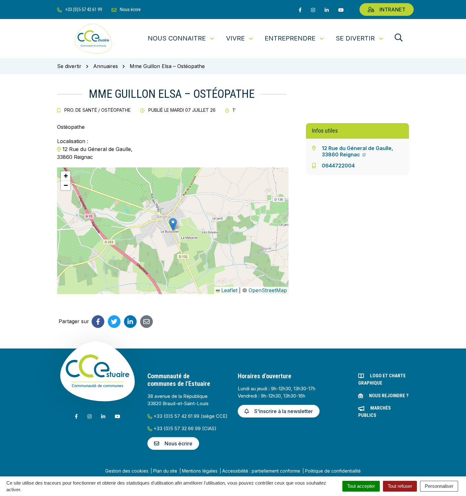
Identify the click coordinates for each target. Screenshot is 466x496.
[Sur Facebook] (98, 321)
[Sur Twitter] (114, 321)
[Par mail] (146, 321)
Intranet (392, 9)
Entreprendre (290, 38)
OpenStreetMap (268, 290)
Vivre (235, 38)
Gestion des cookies (126, 471)
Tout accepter (361, 486)
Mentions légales (199, 471)
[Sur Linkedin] (130, 321)
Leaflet (228, 290)
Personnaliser (439, 486)
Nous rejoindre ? (389, 396)
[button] (173, 224)
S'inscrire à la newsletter (283, 411)
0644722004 (338, 165)
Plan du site (165, 471)
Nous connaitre (177, 38)
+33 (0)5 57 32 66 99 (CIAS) (184, 428)
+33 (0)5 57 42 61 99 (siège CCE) (190, 416)
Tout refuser (400, 486)
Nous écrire (178, 443)
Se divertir (355, 38)
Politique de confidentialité (333, 471)
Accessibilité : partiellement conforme (261, 471)
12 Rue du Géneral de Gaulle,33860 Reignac (357, 151)
